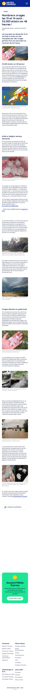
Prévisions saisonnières (6, 656)
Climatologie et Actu (7, 670)
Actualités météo (7, 679)
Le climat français (8, 676)
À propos (18, 672)
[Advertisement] (15, 555)
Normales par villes (8, 674)
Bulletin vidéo (6, 648)
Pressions (18, 657)
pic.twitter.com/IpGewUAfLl (10, 206)
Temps (17, 653)
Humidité (18, 662)
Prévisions (5, 643)
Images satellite (20, 646)
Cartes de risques (7, 651)
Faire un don (19, 680)
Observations (20, 643)
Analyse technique (8, 653)
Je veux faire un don (15, 598)
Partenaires (18, 677)
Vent (16, 660)
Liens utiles (19, 670)
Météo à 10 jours (7, 646)
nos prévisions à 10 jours (20, 496)
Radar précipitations (19, 649)
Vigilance (5, 660)
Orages (6, 11)
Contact (17, 675)
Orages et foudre (20, 665)
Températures (19, 655)
